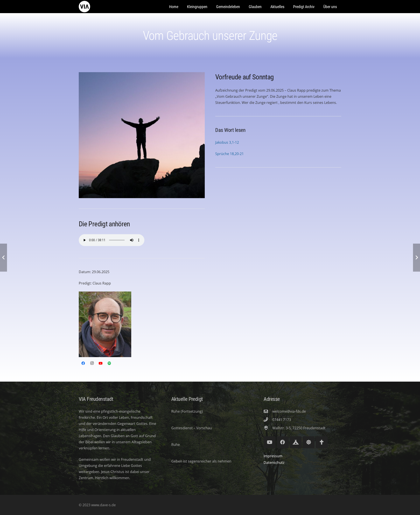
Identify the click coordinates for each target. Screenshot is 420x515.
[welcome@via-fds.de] (268, 411)
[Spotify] (109, 363)
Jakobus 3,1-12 (227, 142)
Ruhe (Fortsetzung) (187, 411)
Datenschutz (274, 462)
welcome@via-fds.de (289, 411)
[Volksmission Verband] (322, 442)
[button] (243, 6)
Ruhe (175, 444)
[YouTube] (100, 363)
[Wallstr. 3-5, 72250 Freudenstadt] (268, 428)
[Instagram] (92, 363)
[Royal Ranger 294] (296, 442)
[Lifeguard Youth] (309, 442)
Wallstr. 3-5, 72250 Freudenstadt (299, 428)
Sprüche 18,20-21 (229, 153)
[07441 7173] (268, 419)
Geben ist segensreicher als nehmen (201, 461)
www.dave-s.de (103, 505)
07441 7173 (281, 419)
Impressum (273, 456)
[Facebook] (83, 363)
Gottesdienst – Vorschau (191, 428)
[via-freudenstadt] (84, 6)
